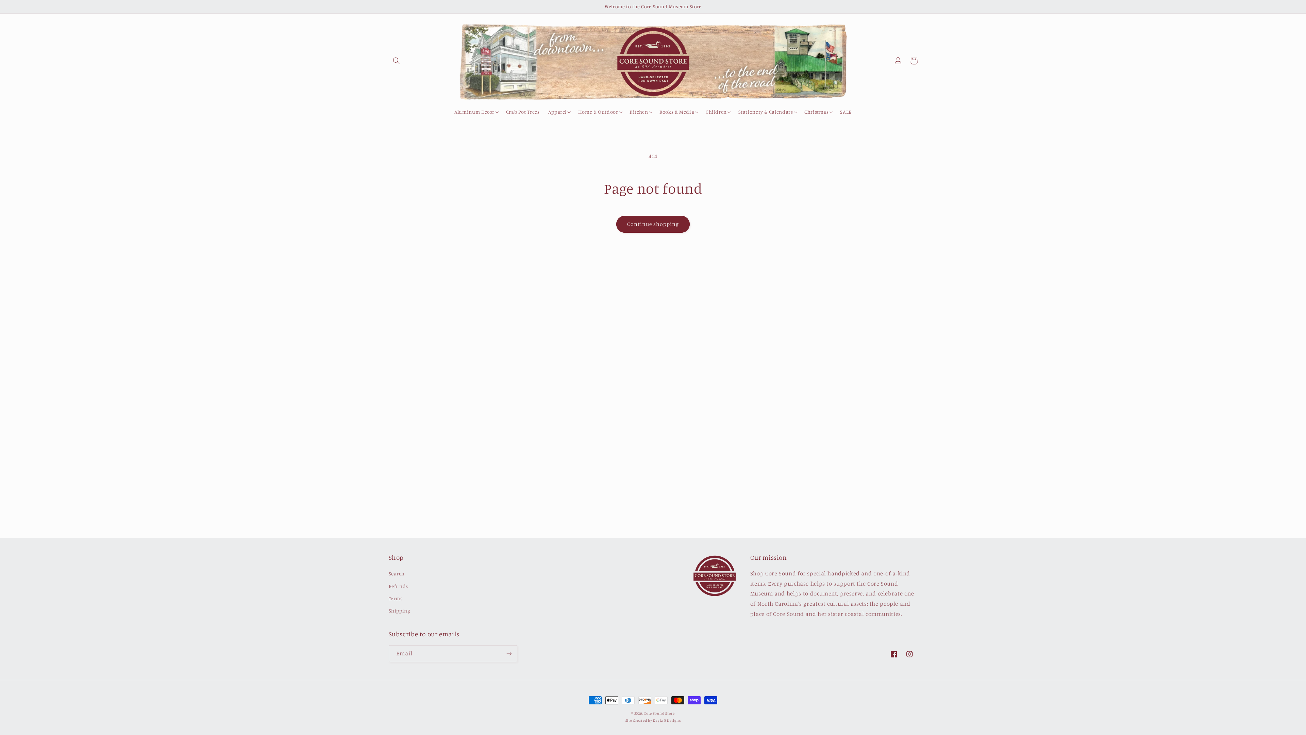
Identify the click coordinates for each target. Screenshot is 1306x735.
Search (397, 573)
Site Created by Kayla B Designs (653, 720)
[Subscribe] (509, 653)
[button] (396, 61)
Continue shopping (653, 224)
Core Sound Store (659, 713)
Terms (396, 598)
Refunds (398, 586)
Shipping (399, 611)
